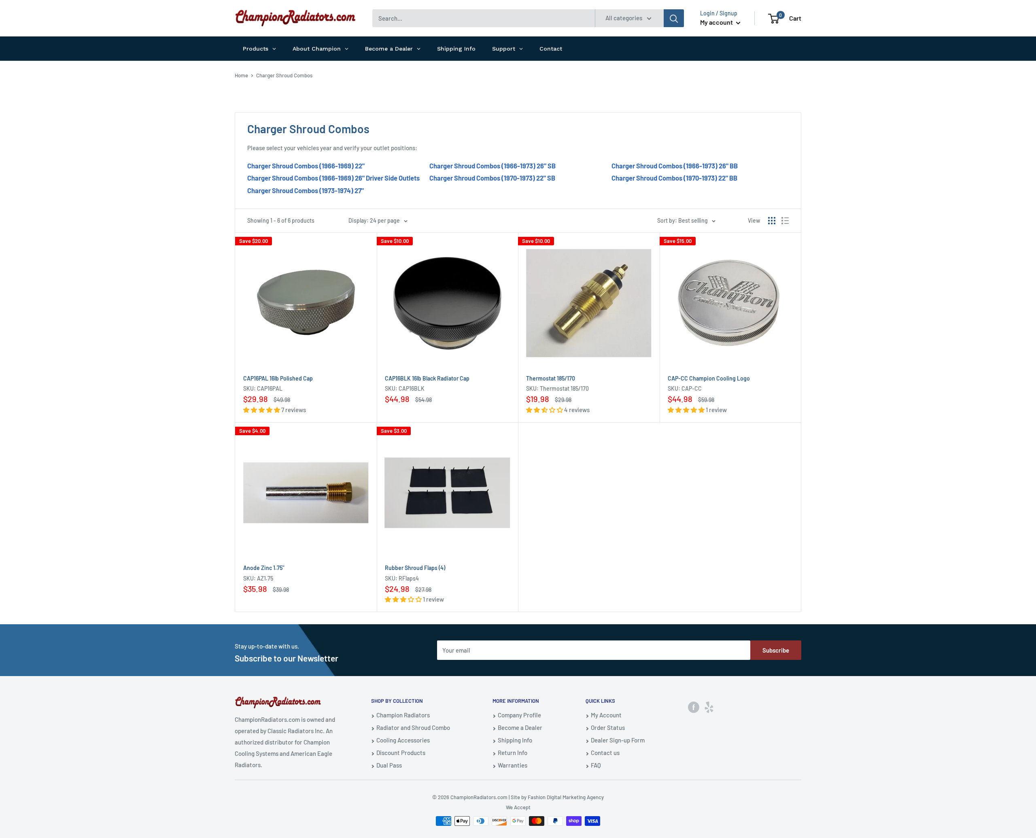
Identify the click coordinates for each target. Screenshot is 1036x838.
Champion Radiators (403, 715)
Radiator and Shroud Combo (413, 727)
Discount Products (400, 752)
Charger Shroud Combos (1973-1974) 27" (305, 190)
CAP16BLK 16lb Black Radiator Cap (427, 378)
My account (717, 22)
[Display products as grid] (771, 220)
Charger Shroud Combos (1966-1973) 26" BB (674, 166)
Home (241, 75)
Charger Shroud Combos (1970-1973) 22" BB (674, 178)
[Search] (674, 18)
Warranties (512, 765)
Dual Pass (389, 765)
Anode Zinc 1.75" (263, 567)
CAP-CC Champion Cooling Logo (709, 378)
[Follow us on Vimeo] (709, 707)
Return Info (512, 752)
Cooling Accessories (403, 740)
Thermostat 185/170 (550, 378)
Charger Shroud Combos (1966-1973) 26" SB (492, 166)
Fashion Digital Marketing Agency (566, 797)
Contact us (605, 752)
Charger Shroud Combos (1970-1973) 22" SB (492, 178)
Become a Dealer (520, 727)
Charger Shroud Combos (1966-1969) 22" (306, 166)
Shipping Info (515, 740)
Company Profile (519, 715)
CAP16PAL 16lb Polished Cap (278, 378)
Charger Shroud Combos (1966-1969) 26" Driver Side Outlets (333, 178)
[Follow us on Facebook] (693, 707)
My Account (606, 715)
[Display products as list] (785, 220)
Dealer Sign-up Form (618, 740)
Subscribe (775, 650)
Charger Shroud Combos (284, 75)
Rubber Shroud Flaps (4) (415, 567)
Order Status (608, 727)
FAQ (596, 765)
